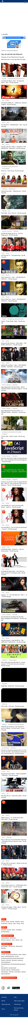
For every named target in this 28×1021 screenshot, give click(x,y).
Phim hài (3, 921)
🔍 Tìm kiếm (4, 34)
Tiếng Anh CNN (11, 946)
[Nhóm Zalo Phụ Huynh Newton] (14, 44)
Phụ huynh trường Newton (9, 977)
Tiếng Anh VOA (19, 946)
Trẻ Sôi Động (19, 929)
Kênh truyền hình (6, 944)
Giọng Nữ (9, 929)
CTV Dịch (3, 954)
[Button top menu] (24, 3)
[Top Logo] (4, 1)
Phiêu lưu (10, 923)
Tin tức (3, 1009)
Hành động (17, 921)
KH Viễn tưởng (4, 923)
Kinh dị (22, 923)
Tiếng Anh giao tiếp (15, 969)
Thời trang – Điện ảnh (5, 969)
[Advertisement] (14, 17)
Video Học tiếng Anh (5, 973)
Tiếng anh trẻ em (4, 971)
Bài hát (4, 927)
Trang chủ (3, 50)
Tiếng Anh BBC (4, 946)
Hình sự (22, 921)
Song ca (13, 929)
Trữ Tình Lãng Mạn (5, 931)
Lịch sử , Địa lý (13, 938)
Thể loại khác (5, 952)
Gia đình (7, 921)
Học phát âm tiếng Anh (9, 956)
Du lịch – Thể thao (22, 954)
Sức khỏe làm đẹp (12, 967)
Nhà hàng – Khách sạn (6, 939)
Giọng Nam (3, 929)
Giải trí (2, 956)
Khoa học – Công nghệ (6, 960)
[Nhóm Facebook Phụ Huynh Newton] (14, 37)
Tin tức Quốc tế (17, 971)
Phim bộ (18, 923)
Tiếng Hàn (11, 971)
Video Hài (23, 971)
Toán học (17, 939)
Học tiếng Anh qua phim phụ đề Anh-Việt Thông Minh (12, 958)
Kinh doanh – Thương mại (17, 960)
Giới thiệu (4, 997)
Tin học (13, 939)
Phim (3, 919)
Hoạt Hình (12, 921)
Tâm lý (14, 923)
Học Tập (17, 956)
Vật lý (21, 939)
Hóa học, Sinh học (5, 938)
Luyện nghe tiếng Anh (5, 962)
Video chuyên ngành (7, 935)
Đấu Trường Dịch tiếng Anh (12, 954)
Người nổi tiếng (4, 967)
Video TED (3, 948)
